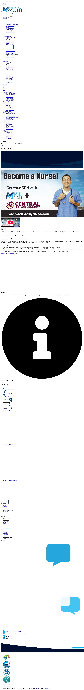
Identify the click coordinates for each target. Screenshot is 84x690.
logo (2, 11)
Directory (5, 5)
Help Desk (5, 521)
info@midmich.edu (10, 638)
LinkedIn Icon (6, 406)
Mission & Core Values (8, 686)
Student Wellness (9, 55)
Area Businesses (9, 77)
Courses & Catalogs (10, 28)
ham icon (5, 18)
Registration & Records (10, 53)
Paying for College (10, 42)
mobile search (6, 17)
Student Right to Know (8, 510)
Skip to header (3, 1)
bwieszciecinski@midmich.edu (58, 295)
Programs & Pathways (10, 26)
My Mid (5, 84)
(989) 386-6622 (9, 636)
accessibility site (39, 688)
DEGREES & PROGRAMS (12, 24)
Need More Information (10, 396)
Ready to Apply (10, 389)
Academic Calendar (10, 30)
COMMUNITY (9, 62)
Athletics (7, 63)
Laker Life (8, 65)
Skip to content (10, 1)
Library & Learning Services (12, 54)
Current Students (9, 76)
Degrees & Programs (7, 23)
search (4, 141)
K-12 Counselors (9, 79)
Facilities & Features (10, 67)
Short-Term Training (10, 32)
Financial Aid (8, 39)
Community (5, 61)
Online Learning (9, 29)
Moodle (4, 523)
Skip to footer (16, 1)
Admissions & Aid (7, 36)
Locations (5, 535)
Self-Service (5, 524)
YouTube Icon (6, 399)
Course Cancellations (7, 518)
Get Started (8, 40)
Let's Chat (3, 540)
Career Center (9, 52)
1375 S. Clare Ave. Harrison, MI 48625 (14, 631)
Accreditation (6, 533)
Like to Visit (9, 393)
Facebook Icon (6, 402)
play (2, 229)
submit (17, 143)
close (2, 145)
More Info (5, 88)
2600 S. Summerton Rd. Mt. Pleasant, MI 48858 (16, 633)
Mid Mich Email (6, 522)
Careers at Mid (6, 509)
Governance (5, 534)
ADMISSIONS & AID (10, 37)
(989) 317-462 (69, 295)
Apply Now (8, 38)
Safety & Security (9, 69)
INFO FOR (8, 74)
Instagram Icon (6, 408)
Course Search (6, 520)
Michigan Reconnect (10, 44)
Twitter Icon (5, 403)
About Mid (5, 532)
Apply (4, 4)
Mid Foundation (9, 64)
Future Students (9, 78)
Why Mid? (8, 43)
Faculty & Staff (9, 82)
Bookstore (5, 507)
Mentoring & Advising (10, 51)
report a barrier (47, 688)
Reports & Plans (6, 538)
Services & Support (7, 48)
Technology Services (10, 57)
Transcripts (5, 511)
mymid (4, 3)
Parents (7, 80)
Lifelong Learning (9, 68)
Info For (5, 73)
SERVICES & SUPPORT (11, 49)
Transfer (7, 27)
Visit (4, 90)
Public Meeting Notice (7, 537)
